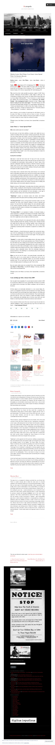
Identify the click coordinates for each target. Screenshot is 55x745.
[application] (15, 85)
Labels (44, 30)
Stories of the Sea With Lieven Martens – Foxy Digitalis (21, 672)
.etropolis (27, 6)
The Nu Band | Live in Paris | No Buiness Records (27, 341)
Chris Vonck (13, 676)
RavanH (43, 735)
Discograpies (16, 30)
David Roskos (15, 711)
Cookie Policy (26, 742)
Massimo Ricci (14, 476)
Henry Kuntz (15, 705)
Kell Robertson (15, 710)
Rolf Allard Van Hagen (17, 704)
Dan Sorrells (13, 682)
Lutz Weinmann (16, 714)
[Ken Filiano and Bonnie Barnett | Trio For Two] (27, 351)
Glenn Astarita (13, 686)
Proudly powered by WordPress (15, 735)
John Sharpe (13, 689)
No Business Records (18, 77)
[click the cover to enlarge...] (12, 308)
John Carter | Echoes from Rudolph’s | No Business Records (28, 682)
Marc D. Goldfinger (16, 702)
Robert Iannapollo (15, 391)
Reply (11, 468)
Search (28, 568)
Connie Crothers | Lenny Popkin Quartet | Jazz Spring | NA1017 (29, 678)
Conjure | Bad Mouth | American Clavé (25, 674)
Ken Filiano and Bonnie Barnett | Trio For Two (27, 356)
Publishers (15, 33)
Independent (8, 33)
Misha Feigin (15, 701)
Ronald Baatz (15, 696)
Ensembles (38, 30)
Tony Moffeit (15, 709)
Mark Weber (15, 713)
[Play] (15, 85)
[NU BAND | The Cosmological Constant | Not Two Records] (15, 351)
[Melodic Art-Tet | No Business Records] (39, 368)
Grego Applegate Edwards (16, 691)
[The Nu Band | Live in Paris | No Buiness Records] (27, 337)
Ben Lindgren (15, 706)
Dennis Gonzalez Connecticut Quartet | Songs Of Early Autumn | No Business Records (18, 560)
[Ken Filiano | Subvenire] (39, 337)
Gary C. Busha (15, 715)
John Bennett (15, 697)
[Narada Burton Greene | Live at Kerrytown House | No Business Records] (39, 351)
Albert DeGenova (16, 700)
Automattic (30, 735)
